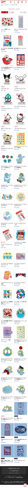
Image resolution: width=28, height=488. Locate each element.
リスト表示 (12, 12)
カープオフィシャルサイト (11, 476)
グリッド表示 (5, 12)
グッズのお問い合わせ (14, 470)
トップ (2, 4)
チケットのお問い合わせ (9, 477)
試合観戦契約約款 (19, 477)
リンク (19, 476)
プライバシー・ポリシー (14, 473)
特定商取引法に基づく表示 (14, 468)
